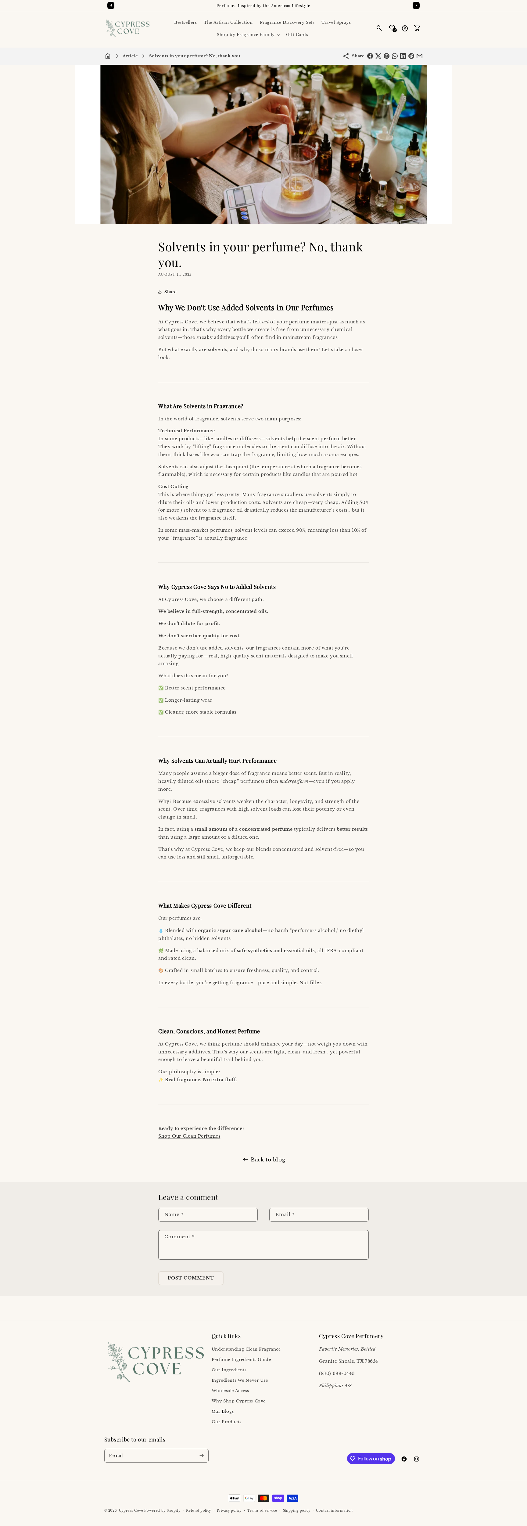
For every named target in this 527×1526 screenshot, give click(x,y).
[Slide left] (111, 5)
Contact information (334, 1511)
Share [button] (170, 291)
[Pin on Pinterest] (386, 56)
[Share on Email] (419, 56)
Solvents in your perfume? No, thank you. (195, 56)
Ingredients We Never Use (240, 1380)
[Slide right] (416, 5)
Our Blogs (223, 1411)
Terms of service (262, 1511)
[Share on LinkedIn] (403, 56)
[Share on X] (378, 56)
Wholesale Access (230, 1390)
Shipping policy (296, 1511)
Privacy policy (229, 1511)
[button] (248, 34)
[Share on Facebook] (370, 56)
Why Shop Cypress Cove (239, 1401)
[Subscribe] (201, 1456)
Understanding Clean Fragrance (246, 1349)
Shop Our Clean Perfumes (189, 1136)
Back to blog (268, 1159)
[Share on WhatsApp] (394, 56)
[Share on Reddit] (411, 56)
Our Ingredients (229, 1370)
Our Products (227, 1421)
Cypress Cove (131, 1511)
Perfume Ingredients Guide (241, 1359)
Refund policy (198, 1511)
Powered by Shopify (162, 1511)
